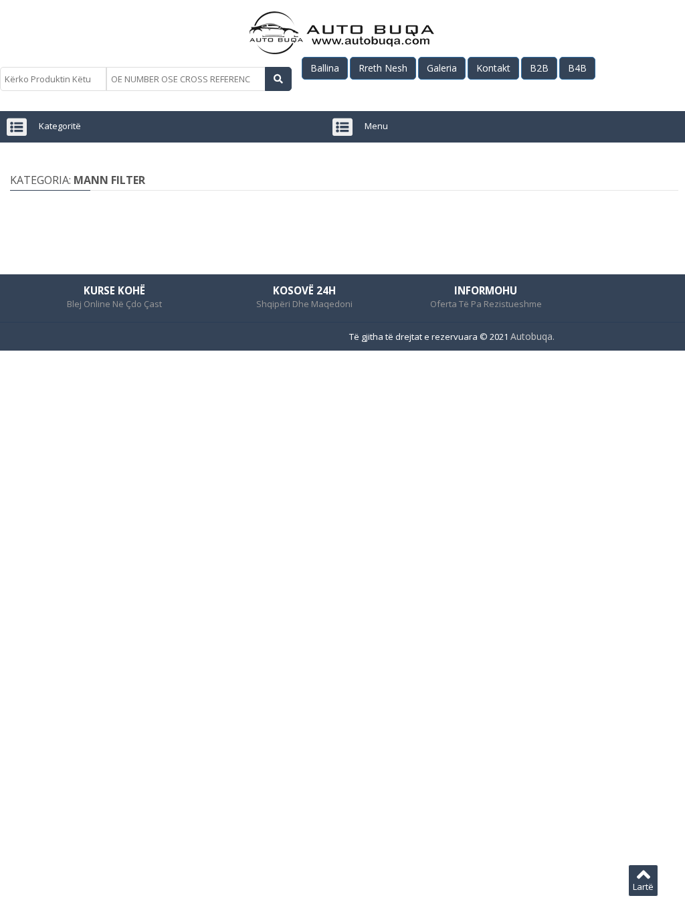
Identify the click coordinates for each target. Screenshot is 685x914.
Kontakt (493, 68)
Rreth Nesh (383, 68)
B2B (539, 68)
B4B (577, 68)
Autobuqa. (532, 336)
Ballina (324, 68)
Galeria (442, 68)
